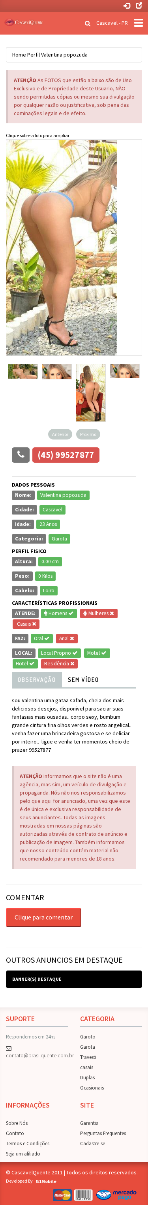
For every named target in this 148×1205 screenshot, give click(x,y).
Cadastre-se (92, 1143)
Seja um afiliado (23, 1153)
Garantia (89, 1123)
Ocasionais (92, 1087)
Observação (37, 679)
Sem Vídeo (83, 679)
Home (19, 54)
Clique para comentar (44, 917)
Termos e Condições (27, 1143)
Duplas (87, 1077)
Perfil (33, 54)
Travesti (88, 1057)
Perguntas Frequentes (103, 1133)
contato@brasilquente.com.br (37, 1055)
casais (86, 1067)
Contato (15, 1133)
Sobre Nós (17, 1123)
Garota (87, 1047)
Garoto (88, 1036)
